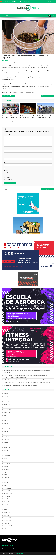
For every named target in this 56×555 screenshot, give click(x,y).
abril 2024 (6, 442)
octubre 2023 (7, 458)
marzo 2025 (6, 426)
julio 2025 (6, 415)
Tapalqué (21, 92)
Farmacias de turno (27, 1)
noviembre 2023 (7, 455)
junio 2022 (6, 501)
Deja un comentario (28, 62)
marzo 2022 (6, 509)
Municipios (5, 60)
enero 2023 (6, 482)
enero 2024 (6, 450)
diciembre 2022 (7, 485)
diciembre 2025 (7, 407)
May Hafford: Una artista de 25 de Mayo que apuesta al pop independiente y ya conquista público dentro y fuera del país (28, 371)
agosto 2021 (7, 528)
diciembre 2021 (7, 517)
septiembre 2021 (8, 525)
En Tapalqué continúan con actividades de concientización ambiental (9, 117)
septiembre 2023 (8, 461)
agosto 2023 (7, 463)
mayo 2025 (6, 420)
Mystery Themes (20, 553)
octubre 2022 (7, 490)
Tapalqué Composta (30, 92)
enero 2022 (6, 515)
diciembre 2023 (7, 453)
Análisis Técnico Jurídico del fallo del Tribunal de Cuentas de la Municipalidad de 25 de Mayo (25, 379)
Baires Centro (18, 62)
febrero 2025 (7, 428)
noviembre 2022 (7, 488)
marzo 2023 (6, 477)
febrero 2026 (7, 404)
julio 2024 (6, 434)
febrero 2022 (7, 512)
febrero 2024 (7, 447)
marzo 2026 (6, 401)
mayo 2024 (6, 439)
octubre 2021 (7, 523)
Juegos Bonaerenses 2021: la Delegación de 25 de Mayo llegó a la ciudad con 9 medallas (48, 95)
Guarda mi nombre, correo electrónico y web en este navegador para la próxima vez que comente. (8, 175)
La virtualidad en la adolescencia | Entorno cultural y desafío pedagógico (20, 385)
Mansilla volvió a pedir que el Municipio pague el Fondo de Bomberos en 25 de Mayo (27, 117)
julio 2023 (6, 466)
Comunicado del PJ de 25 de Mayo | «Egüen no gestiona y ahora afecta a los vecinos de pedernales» (27, 382)
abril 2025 (6, 423)
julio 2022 (6, 498)
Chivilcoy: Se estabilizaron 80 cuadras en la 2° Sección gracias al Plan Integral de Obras (45, 117)
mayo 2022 (6, 504)
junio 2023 (6, 469)
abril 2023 (6, 474)
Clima (16, 1)
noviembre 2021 (7, 520)
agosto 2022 (7, 496)
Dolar (20, 1)
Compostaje (14, 92)
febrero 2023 (7, 480)
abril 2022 (6, 507)
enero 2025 (6, 431)
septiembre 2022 (8, 493)
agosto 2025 (7, 412)
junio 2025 (6, 418)
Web (5, 162)
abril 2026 (6, 399)
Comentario (7, 134)
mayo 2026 (6, 396)
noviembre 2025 (7, 409)
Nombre (6, 148)
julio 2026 (6, 393)
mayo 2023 (6, 472)
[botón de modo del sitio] (49, 16)
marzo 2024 (6, 445)
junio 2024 (6, 436)
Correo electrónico (8, 155)
